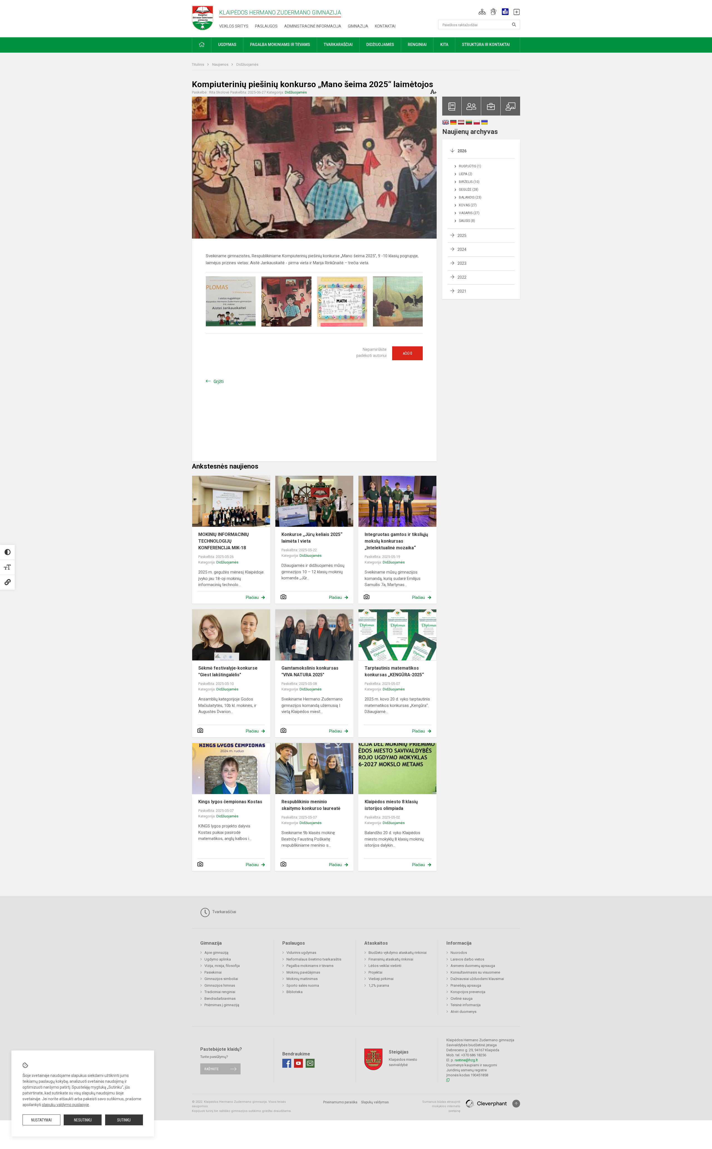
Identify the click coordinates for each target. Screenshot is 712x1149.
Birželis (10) (469, 182)
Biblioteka (294, 992)
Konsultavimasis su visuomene (475, 972)
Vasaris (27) (469, 213)
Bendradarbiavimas (220, 998)
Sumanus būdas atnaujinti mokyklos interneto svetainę (441, 1106)
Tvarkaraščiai (223, 911)
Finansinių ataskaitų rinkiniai (391, 959)
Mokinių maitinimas (302, 979)
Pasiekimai (213, 972)
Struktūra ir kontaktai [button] (486, 44)
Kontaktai (385, 26)
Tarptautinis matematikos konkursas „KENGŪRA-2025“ (394, 671)
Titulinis (198, 64)
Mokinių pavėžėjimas (303, 972)
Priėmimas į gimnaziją (221, 1005)
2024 (462, 249)
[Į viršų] (516, 1104)
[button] (482, 11)
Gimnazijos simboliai (221, 979)
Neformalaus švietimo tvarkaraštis (313, 959)
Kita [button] (444, 44)
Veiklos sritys (233, 26)
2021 (462, 291)
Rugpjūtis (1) (470, 166)
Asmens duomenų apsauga (473, 966)
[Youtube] (298, 1063)
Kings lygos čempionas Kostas (230, 801)
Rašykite (211, 1069)
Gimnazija (358, 26)
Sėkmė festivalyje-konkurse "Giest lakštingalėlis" (228, 671)
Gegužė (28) (468, 190)
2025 (462, 235)
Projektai (375, 972)
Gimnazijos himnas (219, 985)
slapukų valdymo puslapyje (65, 1105)
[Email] (310, 1063)
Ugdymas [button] (227, 44)
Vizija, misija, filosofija (222, 966)
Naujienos (220, 64)
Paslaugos (266, 26)
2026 (462, 151)
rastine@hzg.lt (466, 1060)
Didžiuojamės (247, 64)
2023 (462, 263)
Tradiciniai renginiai (219, 992)
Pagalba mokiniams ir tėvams (309, 966)
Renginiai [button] (417, 44)
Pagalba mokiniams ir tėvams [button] (280, 44)
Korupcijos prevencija (468, 992)
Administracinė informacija (312, 26)
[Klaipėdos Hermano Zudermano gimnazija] (205, 17)
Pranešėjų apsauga (466, 985)
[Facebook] (286, 1063)
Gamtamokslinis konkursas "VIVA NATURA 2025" (309, 671)
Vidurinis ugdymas (301, 952)
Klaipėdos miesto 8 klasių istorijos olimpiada (391, 805)
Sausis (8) (467, 221)
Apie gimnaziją (216, 952)
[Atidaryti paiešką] (514, 24)
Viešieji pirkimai (381, 979)
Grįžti (219, 381)
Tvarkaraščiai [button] (338, 44)
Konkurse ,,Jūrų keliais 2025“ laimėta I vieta (311, 538)
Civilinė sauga (462, 998)
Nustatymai (41, 1120)
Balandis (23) (470, 197)
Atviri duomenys (463, 1012)
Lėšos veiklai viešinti (385, 966)
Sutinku (124, 1120)
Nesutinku (83, 1120)
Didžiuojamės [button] (380, 44)
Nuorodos (459, 952)
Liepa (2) (465, 174)
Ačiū (407, 353)
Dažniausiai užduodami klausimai (477, 979)
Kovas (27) (468, 205)
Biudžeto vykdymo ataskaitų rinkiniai (398, 952)
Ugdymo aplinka (217, 959)
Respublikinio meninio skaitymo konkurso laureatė (310, 805)
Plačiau (252, 597)
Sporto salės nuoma (302, 985)
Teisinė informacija (466, 1005)
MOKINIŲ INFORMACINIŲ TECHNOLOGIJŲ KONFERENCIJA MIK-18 (223, 541)
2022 (462, 277)
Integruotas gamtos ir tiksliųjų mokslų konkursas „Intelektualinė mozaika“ (396, 541)
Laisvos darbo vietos (467, 959)
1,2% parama (379, 985)
